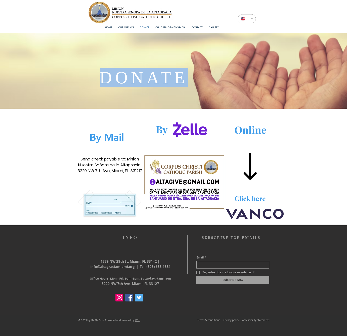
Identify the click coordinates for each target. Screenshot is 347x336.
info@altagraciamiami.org (112, 266)
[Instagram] (119, 297)
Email (201, 257)
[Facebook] (129, 297)
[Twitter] (139, 297)
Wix (137, 320)
